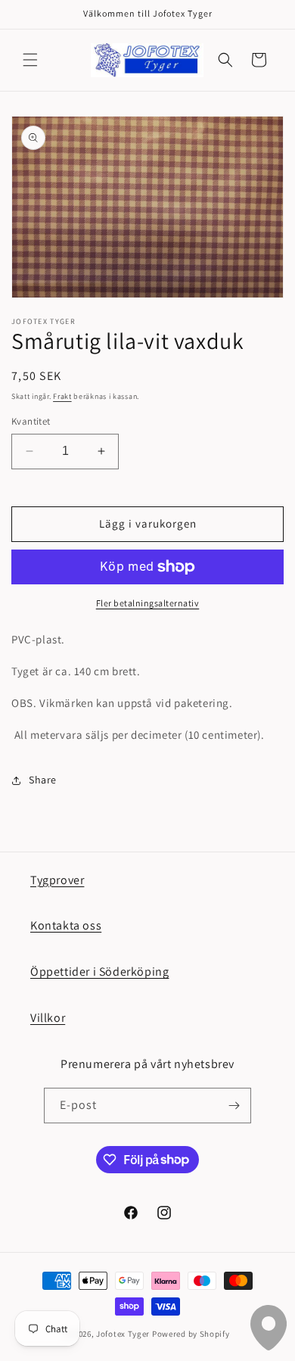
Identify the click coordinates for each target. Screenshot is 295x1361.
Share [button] (43, 779)
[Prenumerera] (233, 1105)
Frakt (62, 396)
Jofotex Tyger (123, 1333)
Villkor (47, 1018)
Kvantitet (31, 421)
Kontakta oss (65, 925)
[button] (30, 59)
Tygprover (57, 880)
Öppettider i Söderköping (99, 971)
